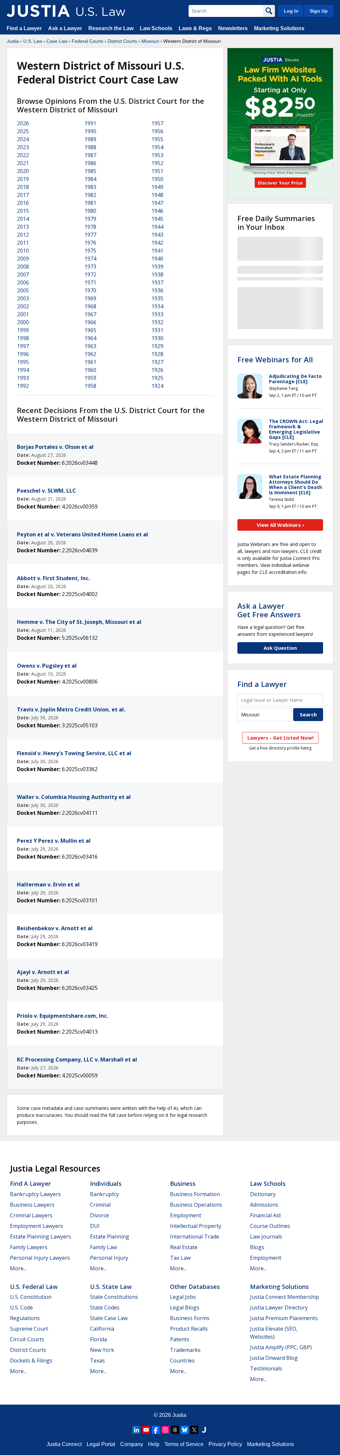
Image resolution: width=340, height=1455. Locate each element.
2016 (23, 203)
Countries (182, 1360)
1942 (157, 242)
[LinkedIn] (136, 1430)
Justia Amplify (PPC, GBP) (281, 1347)
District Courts (122, 41)
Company (131, 1444)
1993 (23, 378)
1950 (157, 179)
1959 (90, 378)
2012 (23, 234)
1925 (157, 378)
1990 (90, 131)
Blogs (257, 1247)
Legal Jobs (183, 1297)
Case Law (56, 41)
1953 (157, 155)
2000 (23, 322)
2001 (23, 314)
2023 (23, 147)
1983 (90, 187)
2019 (23, 179)
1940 (157, 258)
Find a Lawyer (24, 28)
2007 (23, 274)
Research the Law (110, 28)
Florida (98, 1339)
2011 (23, 242)
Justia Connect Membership (284, 1297)
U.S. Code (21, 1307)
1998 (23, 338)
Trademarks (185, 1350)
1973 (90, 266)
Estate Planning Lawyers (40, 1236)
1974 (90, 258)
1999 (23, 330)
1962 (90, 354)
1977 (90, 234)
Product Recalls (189, 1328)
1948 (157, 195)
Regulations (25, 1318)
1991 (90, 123)
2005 (23, 290)
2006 (23, 282)
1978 (90, 226)
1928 (157, 354)
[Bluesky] (185, 1430)
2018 (23, 187)
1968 (90, 306)
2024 (23, 139)
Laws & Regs (195, 28)
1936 (157, 290)
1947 (157, 203)
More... (18, 1268)
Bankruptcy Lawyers (35, 1194)
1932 (157, 322)
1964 (90, 338)
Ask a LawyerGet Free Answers (269, 610)
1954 (157, 147)
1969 (90, 298)
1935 (157, 298)
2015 (23, 210)
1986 (90, 163)
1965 (90, 330)
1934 (157, 306)
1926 (157, 370)
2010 (23, 250)
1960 (90, 370)
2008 (23, 266)
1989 (90, 139)
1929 (157, 346)
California (102, 1328)
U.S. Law (32, 41)
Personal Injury (109, 1257)
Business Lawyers (32, 1204)
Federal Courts (87, 41)
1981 (90, 203)
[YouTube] (146, 1430)
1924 (157, 386)
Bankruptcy (104, 1194)
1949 (157, 187)
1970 (90, 290)
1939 (157, 266)
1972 (90, 274)
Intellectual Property (195, 1226)
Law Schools (156, 28)
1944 (157, 226)
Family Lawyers (28, 1247)
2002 (23, 306)
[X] (194, 1430)
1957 (157, 123)
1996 (23, 354)
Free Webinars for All (275, 359)
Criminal (100, 1204)
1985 (90, 171)
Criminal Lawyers (31, 1215)
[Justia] (38, 11)
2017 (23, 195)
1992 (23, 386)
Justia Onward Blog (274, 1358)
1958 (90, 386)
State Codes (105, 1307)
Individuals (106, 1183)
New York (102, 1350)
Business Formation (195, 1194)
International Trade (194, 1236)
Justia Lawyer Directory (279, 1307)
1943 (157, 234)
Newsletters (233, 28)
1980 (90, 210)
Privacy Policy (225, 1444)
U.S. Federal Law (34, 1287)
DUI (95, 1226)
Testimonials (266, 1368)
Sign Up (319, 11)
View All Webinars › (280, 524)
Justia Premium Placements (284, 1318)
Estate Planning (109, 1236)
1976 (90, 242)
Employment (185, 1215)
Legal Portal (101, 1444)
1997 (23, 346)
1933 (157, 314)
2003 (23, 298)
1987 (90, 155)
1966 (90, 322)
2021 (23, 163)
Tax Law (180, 1257)
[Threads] (175, 1430)
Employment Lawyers (36, 1226)
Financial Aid (265, 1215)
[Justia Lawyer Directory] (204, 1430)
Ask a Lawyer (65, 28)
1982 (90, 195)
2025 (23, 131)
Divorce (99, 1215)
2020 (23, 171)
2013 (23, 226)
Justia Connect (64, 1444)
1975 (90, 250)
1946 (157, 210)
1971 (90, 282)
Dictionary (263, 1194)
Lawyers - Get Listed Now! (280, 737)
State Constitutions (114, 1297)
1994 (23, 370)
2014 (23, 218)
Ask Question (280, 647)
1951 (157, 171)
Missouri (150, 41)
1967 (90, 314)
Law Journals (266, 1236)
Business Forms (190, 1318)
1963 (90, 346)
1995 (23, 362)
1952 (157, 163)
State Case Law (109, 1318)
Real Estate (184, 1247)
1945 (157, 218)
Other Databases (195, 1287)
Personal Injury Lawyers (40, 1257)
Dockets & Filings (31, 1360)
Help (153, 1444)
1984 (90, 179)
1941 (157, 250)
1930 (157, 338)
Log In (291, 11)
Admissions (264, 1204)
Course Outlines (270, 1226)
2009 (23, 258)
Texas (97, 1360)
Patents (179, 1339)
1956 (157, 131)
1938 (157, 274)
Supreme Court (29, 1328)
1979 (90, 218)
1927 (157, 362)
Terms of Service (184, 1444)
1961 (90, 362)
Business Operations (196, 1204)
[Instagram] (165, 1430)
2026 (23, 123)
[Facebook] (156, 1430)
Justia (13, 41)
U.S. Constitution (30, 1297)
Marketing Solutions (279, 28)
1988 (90, 147)
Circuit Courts (27, 1339)
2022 (23, 155)
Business (183, 1183)
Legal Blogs (184, 1307)
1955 (157, 139)
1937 (157, 282)
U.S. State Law (111, 1287)
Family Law (103, 1247)
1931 (157, 330)
